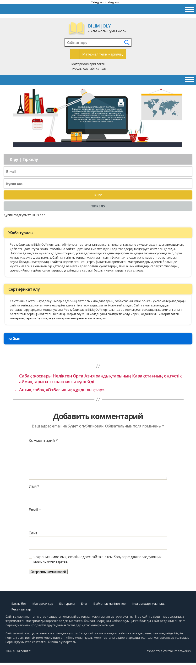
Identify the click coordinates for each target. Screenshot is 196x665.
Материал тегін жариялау (102, 54)
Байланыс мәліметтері (109, 603)
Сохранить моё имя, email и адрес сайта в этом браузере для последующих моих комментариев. (97, 559)
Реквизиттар (21, 609)
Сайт (33, 533)
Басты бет (19, 603)
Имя (34, 486)
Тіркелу (98, 206)
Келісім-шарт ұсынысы (148, 603)
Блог (84, 603)
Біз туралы (67, 603)
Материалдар (43, 603)
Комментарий (43, 440)
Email (35, 510)
